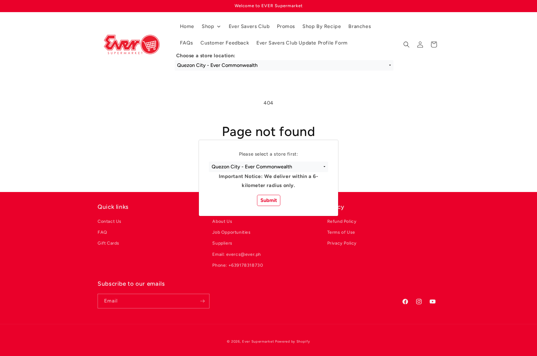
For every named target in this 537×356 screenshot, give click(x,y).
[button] (268, 167)
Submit (268, 200)
